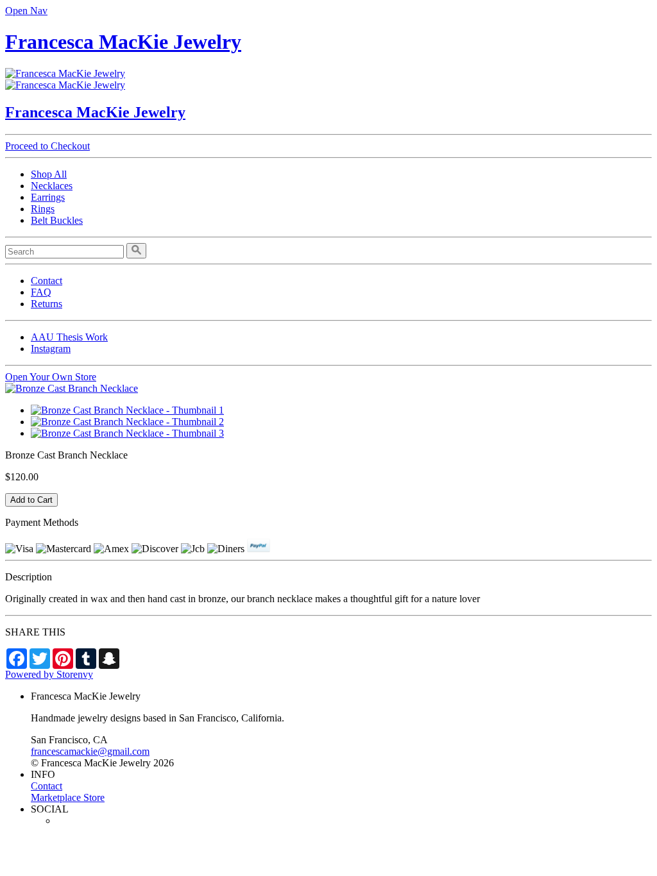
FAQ (41, 292)
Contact (46, 280)
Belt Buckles (57, 220)
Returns (46, 303)
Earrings (48, 197)
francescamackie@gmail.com (90, 751)
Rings (43, 208)
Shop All (49, 174)
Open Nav (26, 10)
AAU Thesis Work (69, 337)
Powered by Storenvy (49, 674)
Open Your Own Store (50, 376)
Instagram (51, 348)
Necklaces (52, 185)
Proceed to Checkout (47, 145)
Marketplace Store (68, 797)
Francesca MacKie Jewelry (123, 41)
